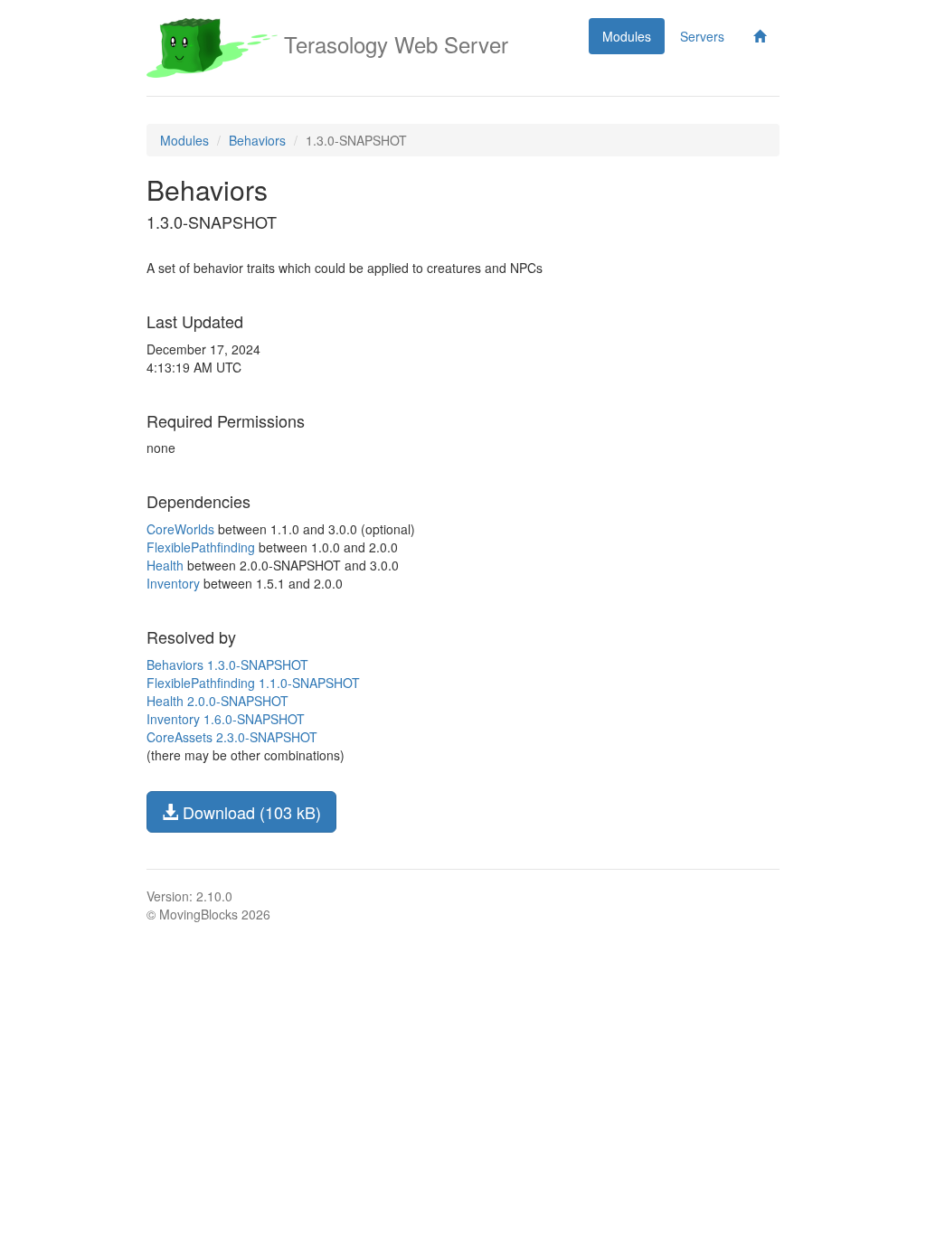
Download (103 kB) (249, 812)
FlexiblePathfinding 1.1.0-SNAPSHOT (253, 683)
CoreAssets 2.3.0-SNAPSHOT (231, 737)
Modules (626, 36)
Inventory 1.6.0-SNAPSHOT (225, 719)
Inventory (173, 583)
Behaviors (257, 140)
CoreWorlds (180, 529)
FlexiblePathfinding (200, 547)
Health (165, 565)
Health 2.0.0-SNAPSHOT (217, 701)
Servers (702, 36)
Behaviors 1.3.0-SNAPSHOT (227, 664)
